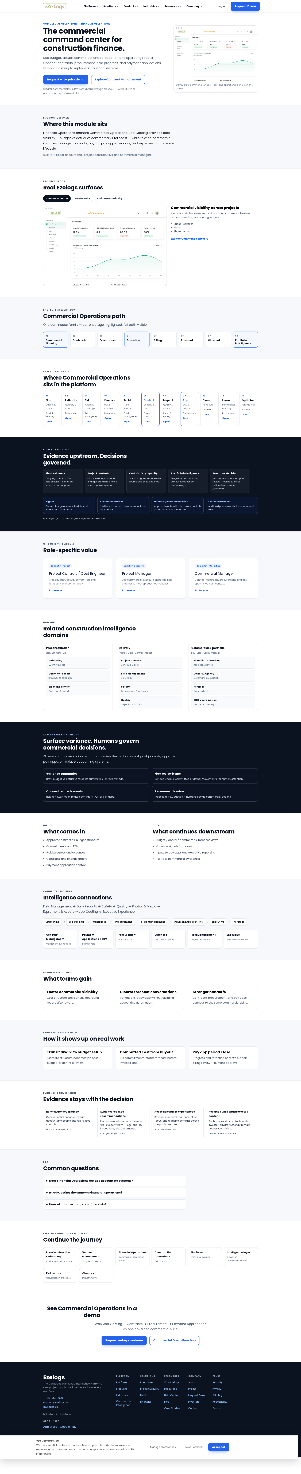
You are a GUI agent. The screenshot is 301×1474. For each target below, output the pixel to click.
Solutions (109, 6)
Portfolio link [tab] (83, 198)
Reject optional (194, 1447)
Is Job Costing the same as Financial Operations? (85, 1193)
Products (130, 6)
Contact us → (52, 1407)
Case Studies (172, 1408)
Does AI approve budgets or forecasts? (77, 1204)
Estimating (52, 921)
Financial (145, 1401)
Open (48, 421)
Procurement (123, 921)
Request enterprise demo (65, 79)
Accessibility (220, 1401)
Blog (166, 1401)
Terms (216, 1408)
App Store (50, 1427)
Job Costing (76, 921)
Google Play (68, 1427)
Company (192, 6)
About (192, 1382)
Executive (218, 921)
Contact (193, 1408)
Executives (146, 1382)
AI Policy (217, 1395)
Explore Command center (188, 238)
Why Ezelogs (171, 1382)
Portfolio (238, 921)
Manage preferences (163, 1447)
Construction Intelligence (124, 1403)
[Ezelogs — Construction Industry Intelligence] (54, 6)
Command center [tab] (57, 198)
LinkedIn (48, 1414)
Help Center (171, 1395)
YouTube (65, 1414)
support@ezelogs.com (57, 1402)
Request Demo (245, 6)
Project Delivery (149, 1389)
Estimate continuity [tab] (109, 198)
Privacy (217, 1389)
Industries (150, 6)
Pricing (192, 1389)
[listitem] (60, 939)
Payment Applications (188, 921)
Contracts (99, 921)
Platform (90, 6)
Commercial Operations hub (174, 1340)
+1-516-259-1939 (53, 1398)
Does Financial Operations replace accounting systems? (91, 1181)
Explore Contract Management (118, 79)
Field (143, 1395)
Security (217, 1382)
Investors (193, 1401)
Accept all (218, 1447)
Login (221, 6)
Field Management (153, 921)
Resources (172, 6)
